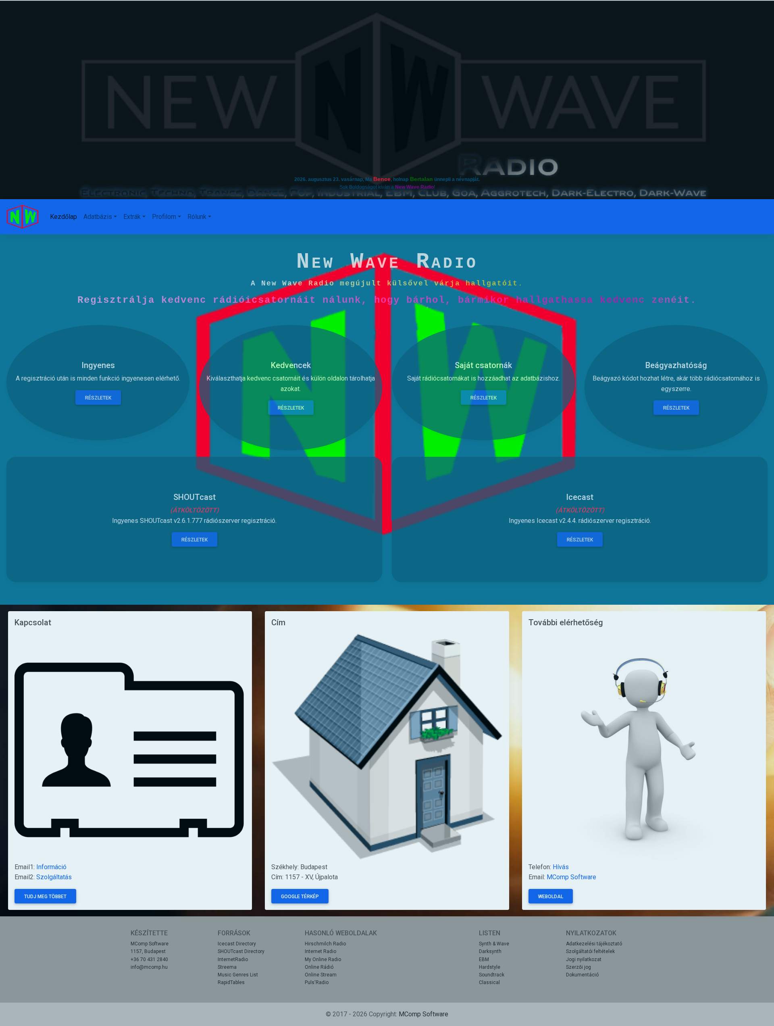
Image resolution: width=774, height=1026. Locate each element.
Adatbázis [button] (97, 217)
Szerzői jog (578, 967)
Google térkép (300, 896)
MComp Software (571, 877)
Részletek (194, 540)
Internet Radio (320, 951)
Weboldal (550, 896)
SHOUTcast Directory (241, 951)
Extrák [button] (132, 217)
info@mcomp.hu (149, 967)
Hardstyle (489, 967)
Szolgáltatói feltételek (590, 951)
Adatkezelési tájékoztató (594, 944)
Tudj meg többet (45, 896)
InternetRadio (233, 959)
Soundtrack (491, 975)
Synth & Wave (494, 944)
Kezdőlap (63, 217)
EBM (484, 959)
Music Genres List (238, 975)
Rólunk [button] (196, 217)
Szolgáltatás (54, 877)
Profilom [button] (164, 217)
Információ (51, 867)
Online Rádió (319, 967)
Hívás (561, 867)
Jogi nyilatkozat (583, 959)
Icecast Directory (237, 944)
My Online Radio (323, 959)
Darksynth (490, 951)
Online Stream (321, 975)
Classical (489, 982)
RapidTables (231, 982)
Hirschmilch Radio (325, 944)
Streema (227, 967)
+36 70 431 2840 (149, 959)
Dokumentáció (582, 975)
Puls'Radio (317, 982)
